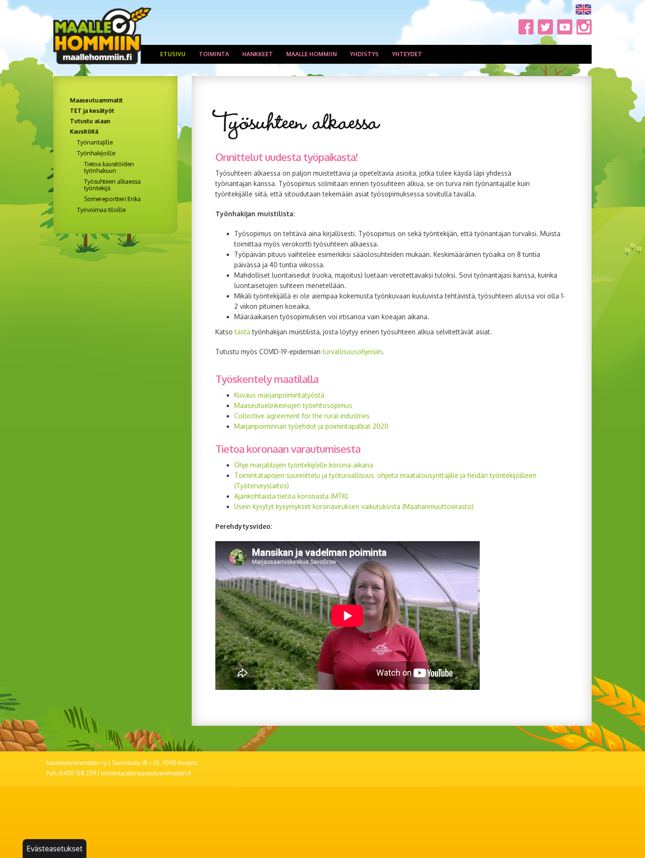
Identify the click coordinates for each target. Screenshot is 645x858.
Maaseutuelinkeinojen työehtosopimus (293, 405)
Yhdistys (364, 54)
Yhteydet (407, 54)
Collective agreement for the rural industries (303, 416)
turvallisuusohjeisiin (352, 352)
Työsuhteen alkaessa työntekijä (112, 184)
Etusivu (173, 54)
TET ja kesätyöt (92, 110)
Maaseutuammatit (96, 100)
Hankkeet (257, 54)
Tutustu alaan (90, 121)
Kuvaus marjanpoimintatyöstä (279, 395)
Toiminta (214, 54)
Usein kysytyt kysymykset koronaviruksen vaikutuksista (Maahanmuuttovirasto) (354, 506)
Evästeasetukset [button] (54, 848)
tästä (242, 332)
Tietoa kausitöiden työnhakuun (109, 167)
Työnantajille (95, 142)
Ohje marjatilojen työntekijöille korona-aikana (303, 465)
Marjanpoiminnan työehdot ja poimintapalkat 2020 (311, 426)
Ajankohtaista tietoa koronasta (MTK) (291, 496)
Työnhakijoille (96, 153)
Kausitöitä (84, 131)
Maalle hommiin (311, 54)
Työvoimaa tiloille (101, 209)
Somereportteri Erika (112, 198)
